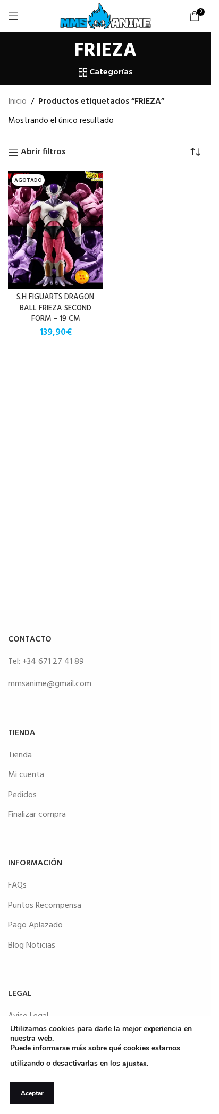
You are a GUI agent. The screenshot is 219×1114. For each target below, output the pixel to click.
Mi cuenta (26, 775)
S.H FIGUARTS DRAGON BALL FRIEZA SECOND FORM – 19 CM (55, 308)
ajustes (134, 1064)
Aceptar (32, 1093)
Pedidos (22, 795)
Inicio (17, 101)
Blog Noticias (31, 945)
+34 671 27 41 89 (53, 662)
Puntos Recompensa (44, 906)
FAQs (17, 885)
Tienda (20, 755)
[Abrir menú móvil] (13, 16)
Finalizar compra (37, 815)
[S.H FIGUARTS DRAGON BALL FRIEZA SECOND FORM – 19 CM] (55, 230)
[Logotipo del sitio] (105, 16)
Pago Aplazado (35, 925)
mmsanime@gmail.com (49, 684)
